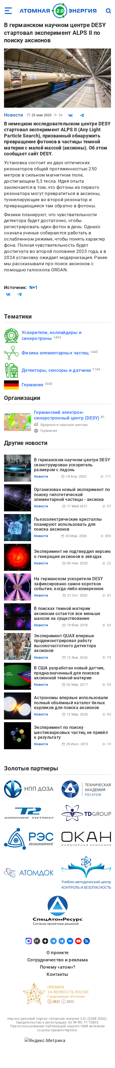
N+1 (33, 287)
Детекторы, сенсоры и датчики (56, 370)
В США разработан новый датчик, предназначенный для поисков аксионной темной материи (69, 672)
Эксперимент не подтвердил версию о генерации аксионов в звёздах (72, 554)
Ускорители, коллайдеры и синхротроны (52, 335)
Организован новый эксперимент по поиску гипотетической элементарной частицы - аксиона (72, 494)
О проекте (57, 952)
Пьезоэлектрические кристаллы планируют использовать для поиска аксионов (68, 524)
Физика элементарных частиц (55, 352)
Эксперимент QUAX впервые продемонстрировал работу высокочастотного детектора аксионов (65, 643)
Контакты (57, 974)
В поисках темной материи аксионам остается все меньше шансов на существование (67, 613)
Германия (32, 384)
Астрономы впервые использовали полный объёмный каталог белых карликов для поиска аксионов (71, 702)
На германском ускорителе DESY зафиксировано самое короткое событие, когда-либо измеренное (69, 583)
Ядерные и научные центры (64, 425)
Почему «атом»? (57, 967)
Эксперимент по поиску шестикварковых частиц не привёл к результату (71, 732)
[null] (71, 115)
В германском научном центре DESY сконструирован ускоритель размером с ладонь (72, 464)
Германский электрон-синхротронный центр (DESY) (66, 415)
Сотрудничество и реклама (57, 959)
